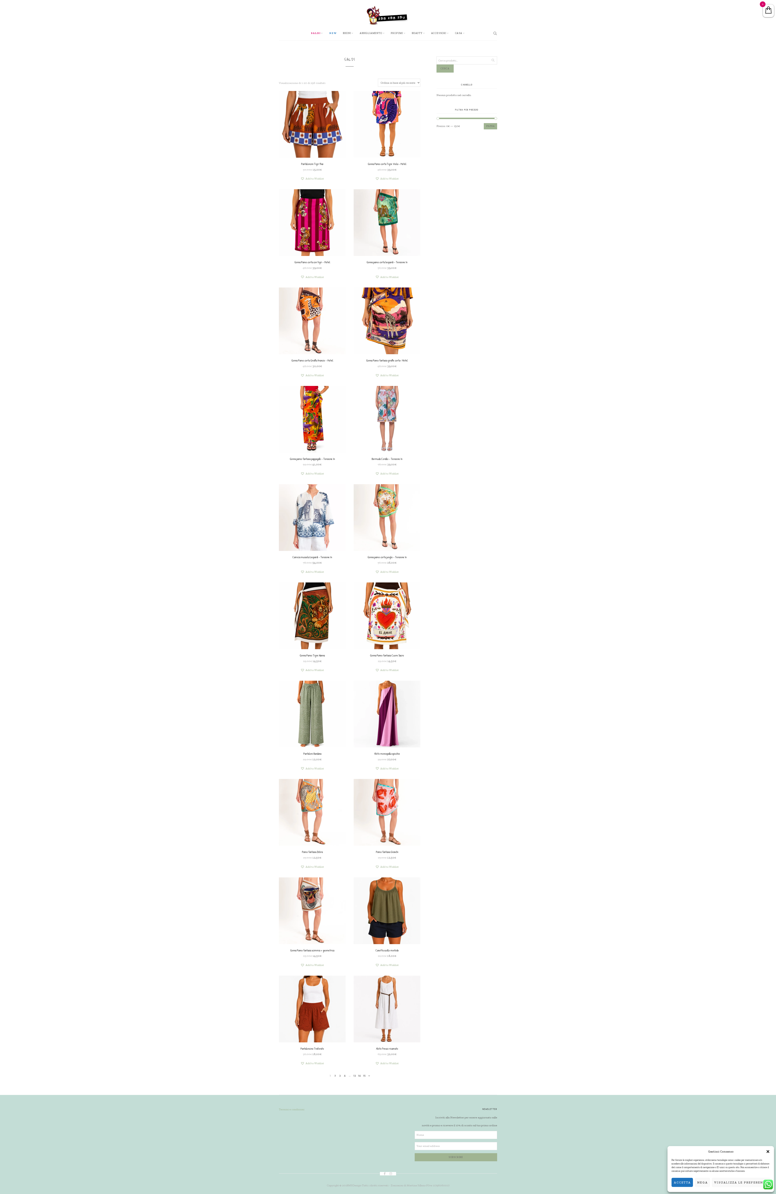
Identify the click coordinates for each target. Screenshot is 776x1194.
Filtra (490, 126)
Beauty (417, 33)
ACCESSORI (438, 33)
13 (354, 1075)
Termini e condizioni (291, 1109)
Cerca (445, 68)
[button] (768, 1152)
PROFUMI (397, 33)
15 (364, 1075)
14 (359, 1075)
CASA (458, 33)
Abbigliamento (371, 33)
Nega (702, 1182)
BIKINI (347, 33)
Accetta (682, 1182)
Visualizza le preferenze (741, 1182)
